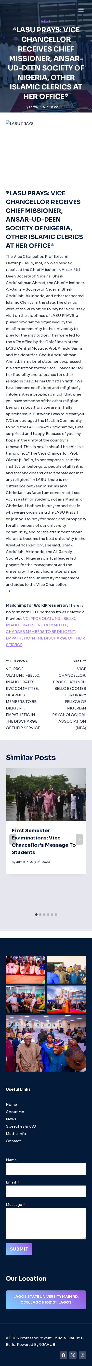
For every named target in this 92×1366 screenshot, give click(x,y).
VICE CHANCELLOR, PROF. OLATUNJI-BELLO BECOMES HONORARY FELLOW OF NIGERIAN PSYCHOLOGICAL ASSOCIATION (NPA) (69, 694)
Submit (19, 1249)
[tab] (36, 914)
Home (11, 1104)
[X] (73, 1355)
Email (13, 1182)
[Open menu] (81, 9)
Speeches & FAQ (21, 1126)
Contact (13, 1141)
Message (16, 1204)
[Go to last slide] (12, 839)
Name (11, 1160)
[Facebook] (63, 1355)
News (46, 21)
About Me (15, 1111)
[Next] (79, 839)
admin (33, 107)
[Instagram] (82, 1355)
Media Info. (16, 1133)
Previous (14, 618)
